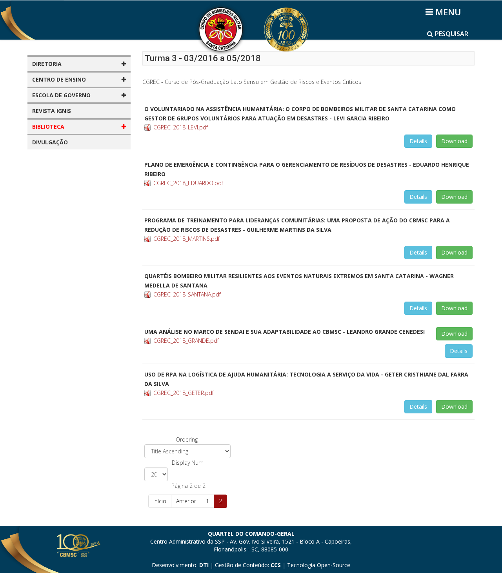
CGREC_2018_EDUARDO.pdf (188, 183)
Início (159, 501)
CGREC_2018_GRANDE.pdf (186, 340)
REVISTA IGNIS (51, 111)
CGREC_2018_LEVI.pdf (180, 127)
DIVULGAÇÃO (50, 142)
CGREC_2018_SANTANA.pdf (187, 294)
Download (454, 141)
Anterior (186, 501)
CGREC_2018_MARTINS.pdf (186, 238)
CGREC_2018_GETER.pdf (183, 393)
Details (418, 141)
